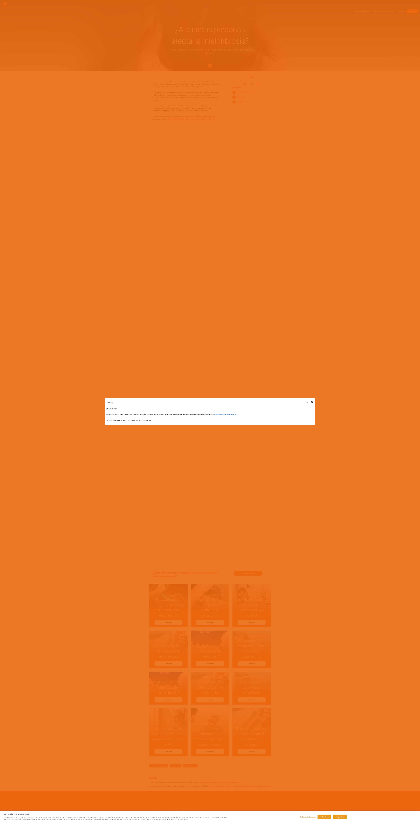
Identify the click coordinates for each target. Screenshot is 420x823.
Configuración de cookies (308, 817)
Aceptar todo (340, 817)
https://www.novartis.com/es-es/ (225, 414)
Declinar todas (324, 817)
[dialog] (210, 817)
